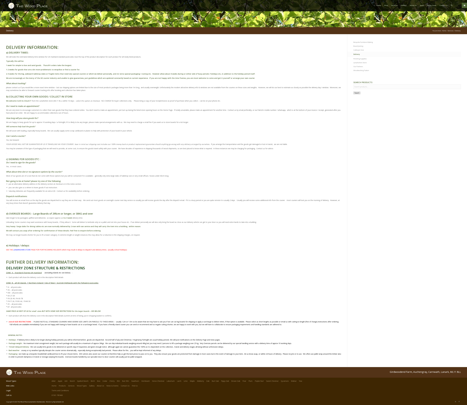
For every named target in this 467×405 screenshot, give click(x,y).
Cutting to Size (358, 50)
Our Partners (358, 66)
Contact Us (125, 386)
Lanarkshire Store (360, 63)
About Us (100, 386)
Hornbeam (145, 381)
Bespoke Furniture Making (363, 42)
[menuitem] (378, 5)
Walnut (293, 381)
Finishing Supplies (360, 59)
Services (71, 386)
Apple (60, 381)
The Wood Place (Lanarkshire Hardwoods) (31, 402)
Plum (250, 381)
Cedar (105, 381)
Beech (72, 381)
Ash (66, 381)
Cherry (112, 381)
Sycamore (285, 381)
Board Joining (358, 46)
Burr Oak (215, 381)
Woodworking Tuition (361, 70)
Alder (54, 381)
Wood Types (82, 386)
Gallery (91, 386)
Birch (93, 381)
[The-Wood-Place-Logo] (32, 6)
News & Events (112, 386)
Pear (244, 381)
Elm (118, 381)
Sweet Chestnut (272, 381)
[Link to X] (455, 401)
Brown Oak (235, 381)
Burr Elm (125, 381)
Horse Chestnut (158, 381)
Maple (192, 381)
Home (54, 386)
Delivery (9, 30)
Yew (300, 381)
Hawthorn (135, 381)
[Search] (451, 5)
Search (356, 93)
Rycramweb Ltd (58, 402)
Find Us (135, 386)
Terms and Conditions (60, 390)
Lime (186, 381)
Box (98, 381)
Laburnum (171, 381)
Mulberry (200, 381)
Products (62, 386)
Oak (207, 381)
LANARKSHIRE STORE (22, 250)
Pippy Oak (225, 381)
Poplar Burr (259, 381)
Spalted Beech (82, 381)
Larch (179, 381)
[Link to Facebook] (459, 401)
